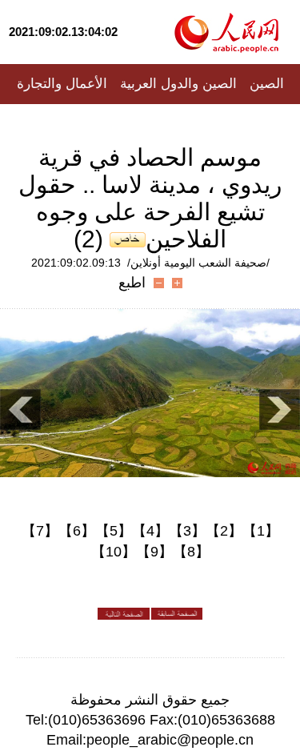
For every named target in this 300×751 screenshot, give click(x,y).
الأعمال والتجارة (62, 83)
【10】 (113, 552)
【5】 (113, 531)
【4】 (150, 531)
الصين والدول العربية (178, 83)
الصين (267, 83)
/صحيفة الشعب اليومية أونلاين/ (198, 262)
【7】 (40, 531)
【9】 (154, 552)
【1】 (260, 531)
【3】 (187, 531)
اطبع (132, 283)
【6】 (76, 531)
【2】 (224, 531)
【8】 (191, 552)
